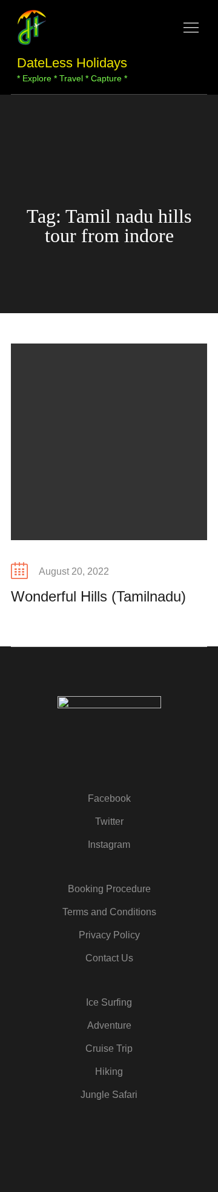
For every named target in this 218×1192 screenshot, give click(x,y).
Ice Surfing (109, 1002)
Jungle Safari (109, 1094)
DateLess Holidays (72, 62)
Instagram (109, 844)
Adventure (109, 1025)
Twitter (109, 821)
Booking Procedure (109, 889)
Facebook (109, 798)
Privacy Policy (109, 935)
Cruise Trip (109, 1048)
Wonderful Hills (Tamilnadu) (98, 596)
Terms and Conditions (109, 912)
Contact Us (109, 958)
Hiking (109, 1071)
